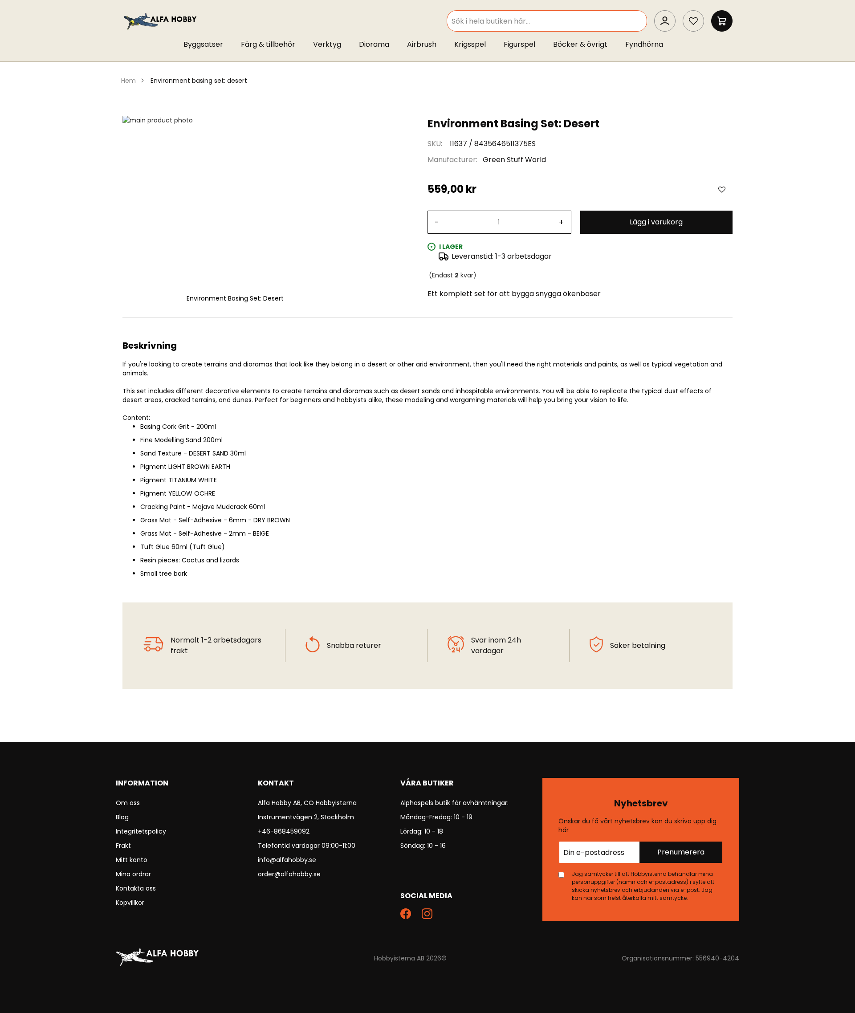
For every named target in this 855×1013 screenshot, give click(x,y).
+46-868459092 (283, 831)
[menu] (427, 46)
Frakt (123, 845)
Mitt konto (131, 859)
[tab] (427, 328)
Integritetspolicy (141, 831)
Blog (122, 817)
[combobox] (547, 21)
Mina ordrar (133, 874)
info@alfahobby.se (287, 859)
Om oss (128, 802)
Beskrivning (427, 328)
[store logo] (160, 20)
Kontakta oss (136, 888)
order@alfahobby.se (289, 874)
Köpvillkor (130, 902)
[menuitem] (207, 44)
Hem (128, 80)
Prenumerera (680, 852)
